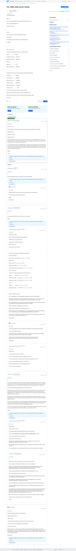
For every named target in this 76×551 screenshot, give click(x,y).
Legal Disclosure (26, 549)
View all (51, 70)
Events (36, 1)
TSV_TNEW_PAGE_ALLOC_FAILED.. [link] (31, 3)
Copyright (21, 549)
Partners (32, 1)
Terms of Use (17, 549)
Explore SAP (64, 1)
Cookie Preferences (39, 549)
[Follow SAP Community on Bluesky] (59, 549)
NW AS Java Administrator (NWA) (11, 15)
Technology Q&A (24, 3)
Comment (45, 101)
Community (12, 1)
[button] (65, 11)
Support (34, 549)
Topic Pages (44, 1)
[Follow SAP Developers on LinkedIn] (62, 549)
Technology (19, 3)
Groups (24, 1)
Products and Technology (18, 1)
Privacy (14, 549)
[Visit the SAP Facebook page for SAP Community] (57, 549)
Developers (28, 1)
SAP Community (8, 3)
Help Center (39, 1)
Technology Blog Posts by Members (56, 29)
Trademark (30, 549)
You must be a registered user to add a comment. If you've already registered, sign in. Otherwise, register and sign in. (26, 157)
